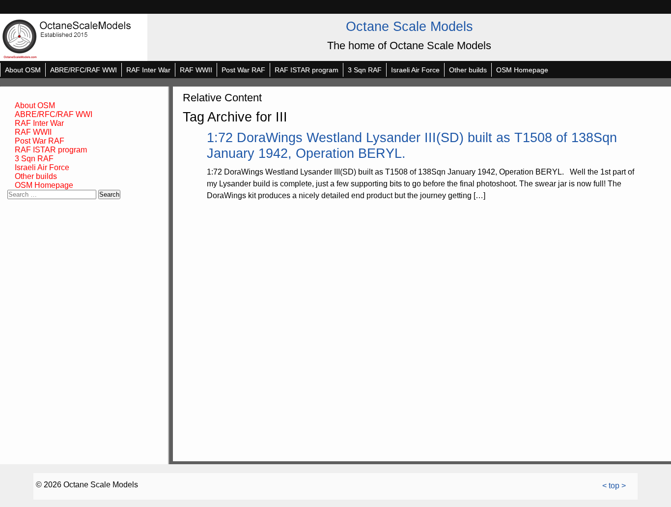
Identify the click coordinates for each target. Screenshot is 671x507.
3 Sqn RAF (365, 70)
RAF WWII (196, 70)
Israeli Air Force (415, 70)
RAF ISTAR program (306, 70)
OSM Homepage (522, 70)
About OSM (23, 70)
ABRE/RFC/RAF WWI (83, 70)
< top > (614, 485)
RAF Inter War (148, 70)
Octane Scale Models (409, 26)
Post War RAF (243, 70)
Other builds (468, 70)
